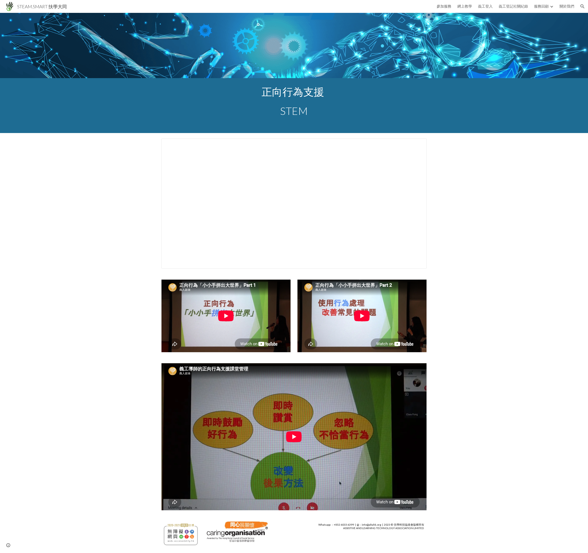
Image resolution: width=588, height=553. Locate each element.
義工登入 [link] (485, 6)
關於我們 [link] (567, 6)
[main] (294, 106)
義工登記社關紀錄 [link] (513, 6)
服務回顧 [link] (541, 6)
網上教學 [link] (464, 6)
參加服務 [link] (444, 6)
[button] (582, 6)
